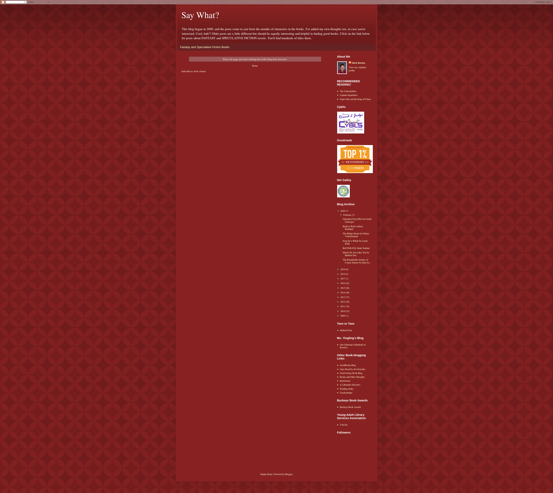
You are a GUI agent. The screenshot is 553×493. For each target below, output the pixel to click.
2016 (343, 283)
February (347, 214)
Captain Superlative (349, 94)
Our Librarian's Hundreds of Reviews (353, 346)
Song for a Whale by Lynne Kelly (355, 242)
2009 (343, 315)
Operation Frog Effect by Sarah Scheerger (357, 220)
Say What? (200, 14)
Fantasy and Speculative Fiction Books (204, 47)
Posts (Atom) (200, 71)
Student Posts (346, 330)
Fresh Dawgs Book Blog (351, 372)
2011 (343, 306)
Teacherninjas (346, 392)
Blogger (288, 474)
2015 (343, 287)
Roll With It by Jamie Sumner (356, 247)
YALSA (343, 424)
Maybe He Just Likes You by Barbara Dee (356, 254)
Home (255, 65)
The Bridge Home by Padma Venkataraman (356, 235)
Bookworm (345, 380)
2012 (343, 301)
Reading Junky (347, 388)
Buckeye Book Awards (350, 406)
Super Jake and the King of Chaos (355, 99)
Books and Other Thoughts (352, 376)
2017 (343, 278)
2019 (343, 269)
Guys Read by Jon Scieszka (352, 369)
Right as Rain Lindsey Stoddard (353, 227)
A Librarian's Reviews (350, 384)
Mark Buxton (358, 62)
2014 (343, 292)
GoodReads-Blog (348, 365)
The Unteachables (348, 91)
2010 (343, 311)
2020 (343, 210)
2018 (343, 273)
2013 (343, 297)
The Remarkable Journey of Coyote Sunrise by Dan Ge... (357, 261)
